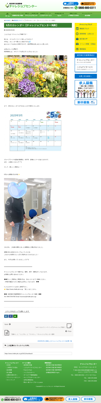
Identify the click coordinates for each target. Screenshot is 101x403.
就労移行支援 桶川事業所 (54, 367)
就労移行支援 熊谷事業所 (54, 365)
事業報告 (83, 49)
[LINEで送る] (15, 316)
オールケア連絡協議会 (30, 375)
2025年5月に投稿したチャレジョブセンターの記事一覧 (55, 341)
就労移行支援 (28, 365)
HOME (8, 20)
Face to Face (28, 370)
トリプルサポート (29, 372)
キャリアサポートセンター (32, 377)
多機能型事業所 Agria (52, 372)
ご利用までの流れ (12, 367)
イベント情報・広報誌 (87, 44)
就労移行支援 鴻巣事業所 (54, 370)
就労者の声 (83, 39)
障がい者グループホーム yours (33, 382)
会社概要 (9, 370)
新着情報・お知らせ (87, 34)
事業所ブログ (18, 20)
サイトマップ (11, 380)
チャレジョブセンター (85, 61)
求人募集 (9, 372)
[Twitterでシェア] (6, 316)
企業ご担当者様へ (85, 76)
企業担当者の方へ (12, 375)
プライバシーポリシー (13, 377)
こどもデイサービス (85, 68)
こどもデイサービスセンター (33, 367)
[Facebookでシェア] (11, 316)
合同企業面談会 (28, 380)
